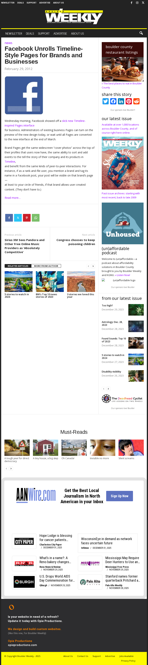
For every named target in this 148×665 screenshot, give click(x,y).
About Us (58, 2)
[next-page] (93, 266)
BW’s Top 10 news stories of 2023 (46, 295)
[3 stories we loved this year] (81, 281)
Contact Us (82, 656)
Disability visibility (111, 371)
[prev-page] (88, 266)
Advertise (44, 2)
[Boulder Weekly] (74, 16)
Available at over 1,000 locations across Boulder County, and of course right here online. (120, 128)
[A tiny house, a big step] (45, 448)
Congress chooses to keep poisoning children (75, 242)
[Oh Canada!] (74, 448)
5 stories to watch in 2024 (17, 295)
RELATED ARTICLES (18, 265)
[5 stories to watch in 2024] (19, 281)
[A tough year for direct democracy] (17, 448)
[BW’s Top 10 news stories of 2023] (50, 281)
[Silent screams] (131, 448)
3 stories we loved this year (80, 295)
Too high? (107, 305)
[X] (143, 3)
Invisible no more (99, 458)
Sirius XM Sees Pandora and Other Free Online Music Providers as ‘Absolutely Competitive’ (25, 246)
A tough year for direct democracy (16, 460)
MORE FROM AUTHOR (46, 265)
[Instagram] (137, 3)
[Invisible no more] (102, 448)
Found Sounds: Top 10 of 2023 (114, 340)
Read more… (13, 198)
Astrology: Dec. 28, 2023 (112, 323)
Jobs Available (126, 656)
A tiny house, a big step (45, 458)
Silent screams (126, 458)
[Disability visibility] (136, 376)
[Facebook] (131, 3)
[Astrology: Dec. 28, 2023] (136, 326)
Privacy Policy (128, 660)
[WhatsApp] (36, 218)
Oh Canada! (67, 458)
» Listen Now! (122, 275)
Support (31, 2)
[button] (141, 33)
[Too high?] (136, 310)
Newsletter (7, 2)
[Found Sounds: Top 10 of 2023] (136, 343)
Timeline (10, 161)
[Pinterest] (27, 218)
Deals (20, 2)
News (8, 43)
